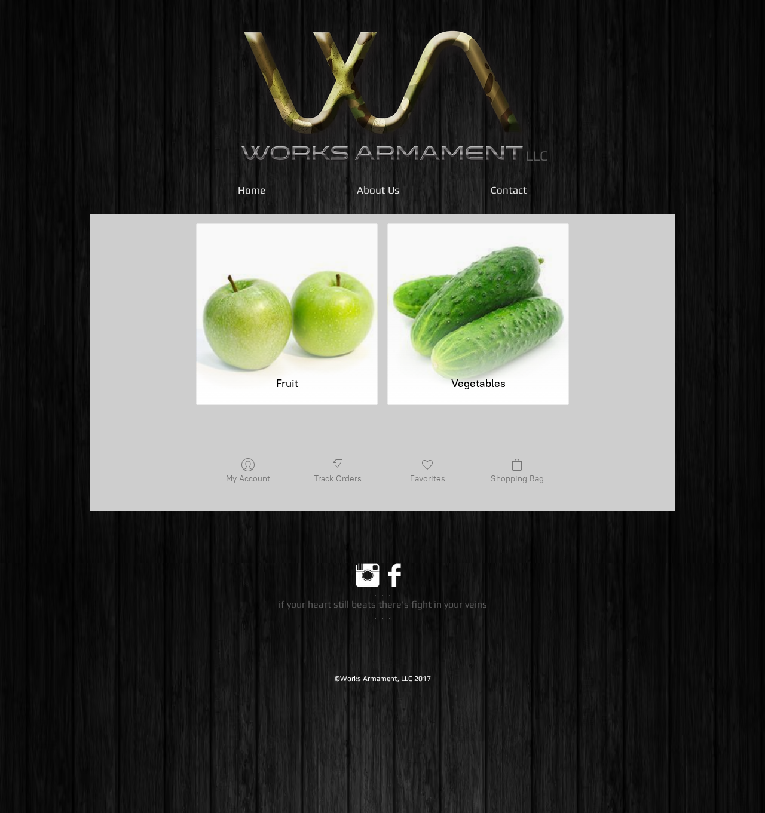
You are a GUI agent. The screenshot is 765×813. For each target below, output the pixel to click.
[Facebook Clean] (394, 575)
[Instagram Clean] (368, 575)
